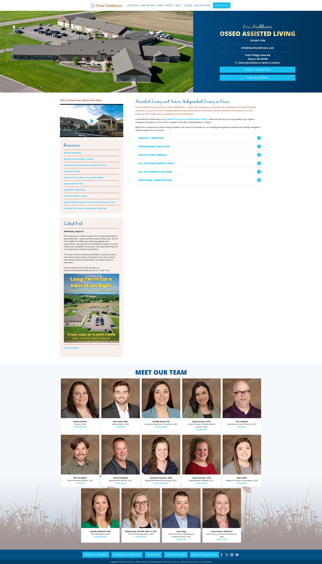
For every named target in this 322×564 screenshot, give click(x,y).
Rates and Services (72, 171)
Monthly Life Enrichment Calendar (79, 159)
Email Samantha (161, 483)
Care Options (147, 5)
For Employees (206, 562)
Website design (141, 562)
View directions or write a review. (259, 62)
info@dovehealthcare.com (257, 48)
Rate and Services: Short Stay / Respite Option (84, 177)
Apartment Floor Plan (73, 183)
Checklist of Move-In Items (75, 196)
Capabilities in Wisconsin (74, 190)
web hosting (154, 562)
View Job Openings (257, 77)
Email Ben (120, 427)
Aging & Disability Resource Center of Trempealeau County (89, 202)
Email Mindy (140, 536)
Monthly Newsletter (72, 153)
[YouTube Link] (237, 554)
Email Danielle (161, 427)
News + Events (165, 5)
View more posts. (71, 347)
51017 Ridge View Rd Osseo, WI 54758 (257, 57)
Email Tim (242, 427)
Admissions (153, 554)
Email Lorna (221, 539)
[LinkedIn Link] (231, 554)
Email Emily (201, 429)
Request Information (257, 69)
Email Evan (181, 539)
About (178, 5)
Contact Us (221, 5)
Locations (132, 5)
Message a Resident (95, 554)
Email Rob (80, 483)
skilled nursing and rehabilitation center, (187, 119)
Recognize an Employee (127, 554)
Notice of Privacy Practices (190, 562)
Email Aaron (120, 483)
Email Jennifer (100, 536)
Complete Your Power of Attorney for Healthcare (85, 208)
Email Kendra (80, 427)
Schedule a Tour (176, 554)
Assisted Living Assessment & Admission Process (85, 165)
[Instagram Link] (226, 554)
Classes (188, 5)
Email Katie (242, 483)
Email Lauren (201, 483)
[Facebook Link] (221, 554)
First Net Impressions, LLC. (170, 562)
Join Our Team (202, 5)
